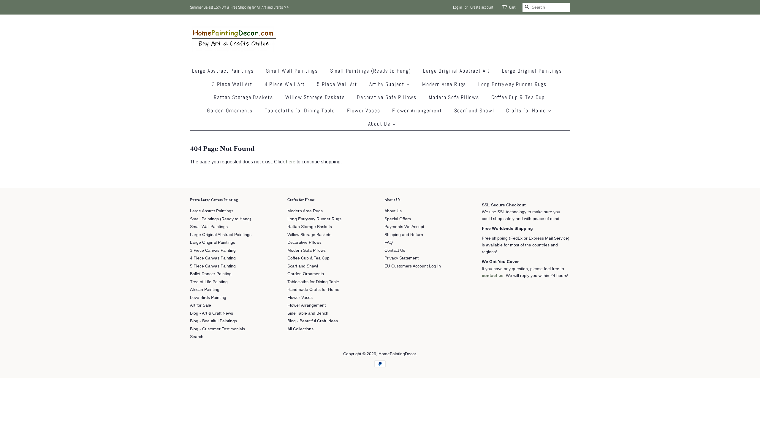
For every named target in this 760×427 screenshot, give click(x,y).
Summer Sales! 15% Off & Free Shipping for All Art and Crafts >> (239, 7)
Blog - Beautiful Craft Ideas (312, 321)
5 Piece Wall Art (337, 84)
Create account (481, 7)
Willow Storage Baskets (315, 97)
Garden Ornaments (230, 110)
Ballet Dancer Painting (211, 274)
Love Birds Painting (208, 297)
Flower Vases (363, 110)
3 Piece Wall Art (232, 84)
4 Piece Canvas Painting (213, 258)
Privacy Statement (401, 258)
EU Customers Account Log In (412, 266)
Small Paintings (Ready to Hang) (370, 70)
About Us (380, 123)
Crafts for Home (526, 110)
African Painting (204, 289)
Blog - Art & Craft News (211, 313)
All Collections (300, 329)
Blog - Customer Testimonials (217, 329)
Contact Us (394, 250)
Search (196, 336)
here (290, 161)
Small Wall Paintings (292, 70)
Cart (512, 7)
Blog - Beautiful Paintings (213, 321)
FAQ (388, 242)
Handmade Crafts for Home (313, 289)
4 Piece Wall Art (285, 84)
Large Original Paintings (532, 70)
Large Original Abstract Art (456, 70)
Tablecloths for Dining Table (300, 110)
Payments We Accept (404, 226)
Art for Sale (200, 305)
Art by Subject (387, 84)
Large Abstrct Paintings (211, 211)
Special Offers (397, 219)
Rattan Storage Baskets (243, 97)
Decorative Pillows (304, 242)
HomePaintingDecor (397, 354)
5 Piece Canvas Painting (213, 266)
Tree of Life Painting (209, 282)
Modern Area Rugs (444, 84)
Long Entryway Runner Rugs (512, 84)
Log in (457, 7)
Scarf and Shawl (474, 110)
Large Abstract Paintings (223, 70)
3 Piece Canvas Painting (213, 250)
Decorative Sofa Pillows (386, 97)
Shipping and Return (403, 234)
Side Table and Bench (307, 313)
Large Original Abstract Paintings (220, 234)
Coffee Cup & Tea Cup (518, 97)
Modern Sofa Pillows (454, 97)
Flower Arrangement (417, 110)
